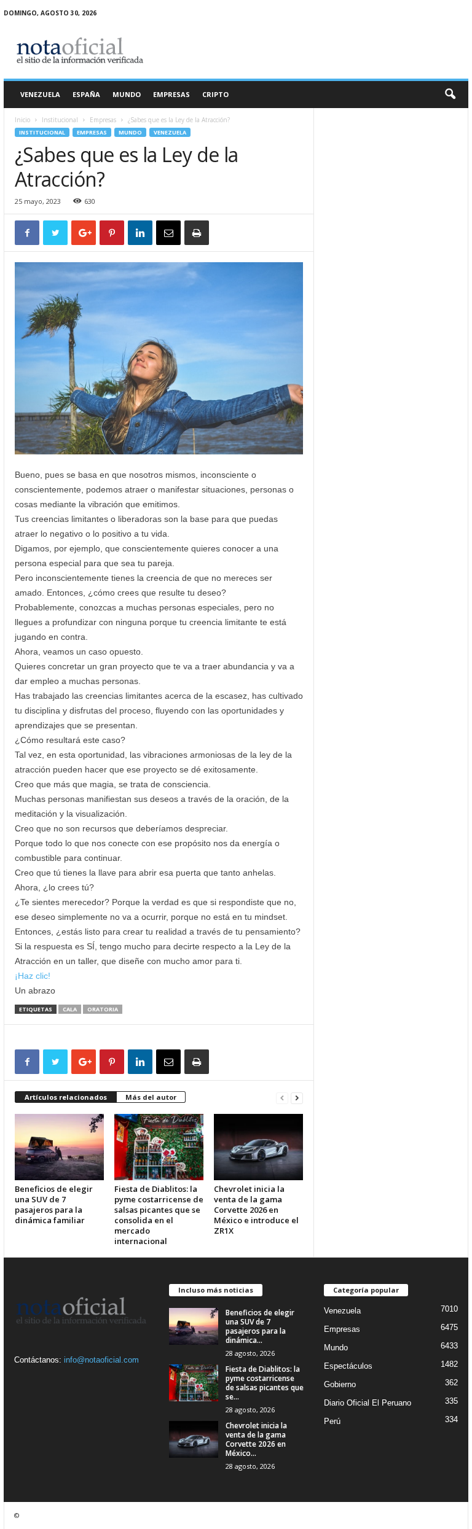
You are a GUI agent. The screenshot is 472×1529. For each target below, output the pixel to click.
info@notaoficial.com (101, 1359)
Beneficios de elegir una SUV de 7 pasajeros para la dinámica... (260, 1326)
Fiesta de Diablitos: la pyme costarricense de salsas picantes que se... (265, 1383)
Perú (332, 1421)
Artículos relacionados (66, 1097)
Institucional (60, 119)
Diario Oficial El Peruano (367, 1402)
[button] (449, 94)
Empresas (171, 94)
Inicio (22, 119)
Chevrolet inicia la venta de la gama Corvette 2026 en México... (256, 1439)
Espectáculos (348, 1366)
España (86, 94)
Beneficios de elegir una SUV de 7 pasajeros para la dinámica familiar (54, 1204)
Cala (70, 1009)
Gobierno (340, 1384)
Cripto (215, 94)
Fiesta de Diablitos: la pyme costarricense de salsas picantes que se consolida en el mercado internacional (158, 1215)
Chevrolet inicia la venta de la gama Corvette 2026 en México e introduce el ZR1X (256, 1209)
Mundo (126, 94)
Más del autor (150, 1097)
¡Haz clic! (32, 976)
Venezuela (40, 94)
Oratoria (102, 1009)
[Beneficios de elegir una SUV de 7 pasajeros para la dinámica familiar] (59, 1147)
